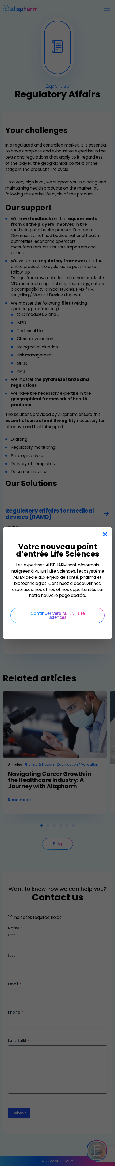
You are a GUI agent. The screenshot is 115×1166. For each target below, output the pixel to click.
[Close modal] (105, 534)
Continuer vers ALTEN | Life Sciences (57, 615)
